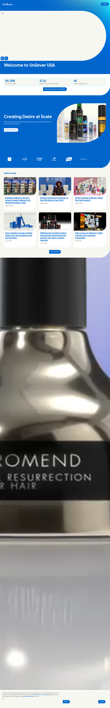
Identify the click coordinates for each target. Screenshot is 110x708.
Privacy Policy (46, 694)
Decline (66, 701)
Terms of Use (35, 694)
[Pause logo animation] (9, 159)
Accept (102, 701)
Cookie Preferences (27, 696)
